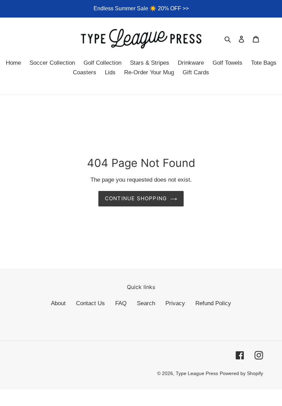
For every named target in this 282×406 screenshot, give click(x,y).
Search (146, 303)
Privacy (175, 303)
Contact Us (90, 303)
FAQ (121, 303)
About (58, 303)
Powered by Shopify (241, 373)
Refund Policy (213, 303)
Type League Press (197, 373)
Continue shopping (136, 198)
